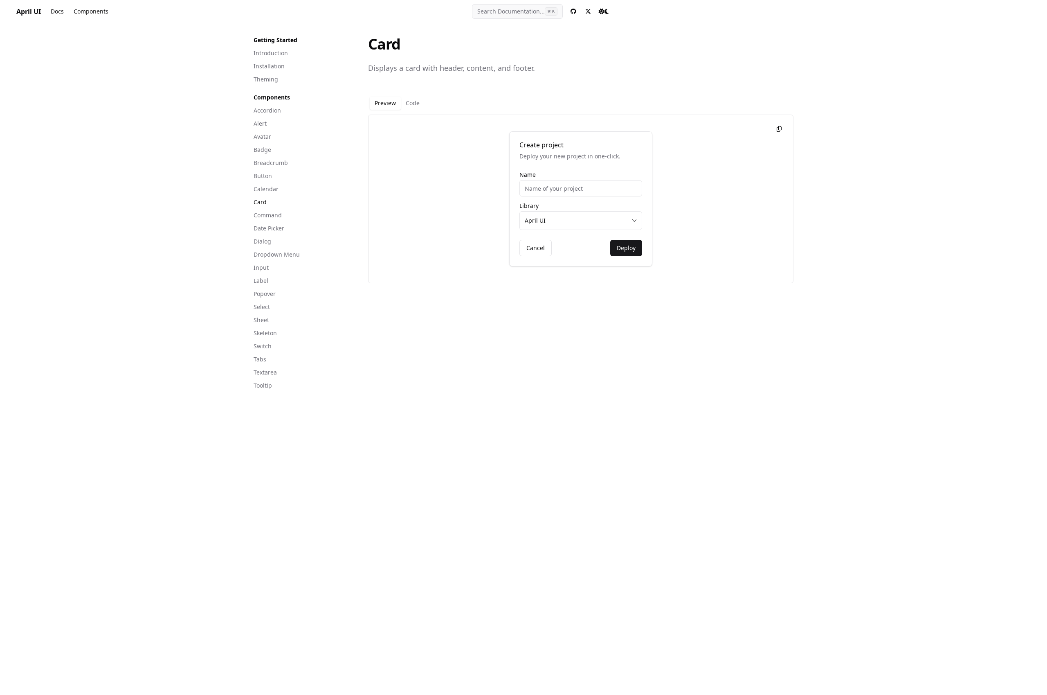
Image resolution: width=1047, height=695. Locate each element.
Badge (262, 149)
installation (269, 66)
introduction (271, 53)
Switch (263, 346)
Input (261, 267)
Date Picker (269, 228)
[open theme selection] (603, 11)
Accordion (267, 110)
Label (261, 280)
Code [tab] (413, 103)
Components (91, 11)
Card (260, 202)
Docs (57, 11)
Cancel (535, 248)
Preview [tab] (385, 103)
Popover (265, 294)
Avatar (262, 136)
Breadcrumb (271, 163)
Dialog (262, 241)
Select (262, 307)
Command (268, 215)
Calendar (266, 189)
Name (527, 175)
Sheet (261, 320)
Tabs (260, 359)
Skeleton (265, 333)
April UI (28, 11)
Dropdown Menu (277, 254)
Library (529, 206)
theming (266, 79)
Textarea (265, 372)
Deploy (626, 248)
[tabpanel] (580, 199)
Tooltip (263, 385)
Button (263, 176)
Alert (260, 123)
